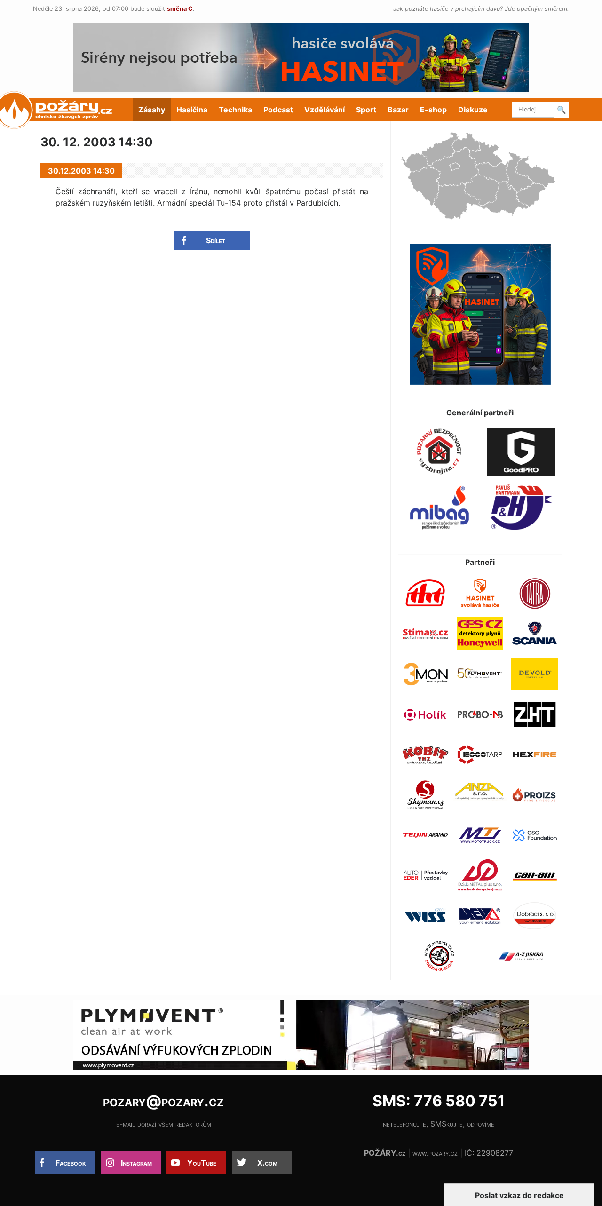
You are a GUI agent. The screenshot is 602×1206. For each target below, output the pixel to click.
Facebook (70, 1162)
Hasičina (191, 109)
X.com (267, 1162)
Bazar (398, 109)
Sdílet (215, 240)
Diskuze (473, 109)
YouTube (201, 1162)
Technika (235, 109)
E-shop (433, 109)
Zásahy (151, 109)
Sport (366, 109)
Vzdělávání (324, 109)
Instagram (136, 1162)
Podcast (278, 109)
